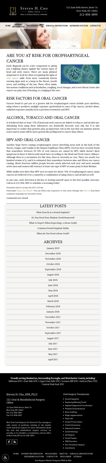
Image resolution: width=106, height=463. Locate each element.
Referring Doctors (79, 26)
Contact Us (95, 26)
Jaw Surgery (70, 435)
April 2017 (53, 359)
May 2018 (53, 290)
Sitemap (78, 456)
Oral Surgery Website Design (46, 460)
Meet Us (63, 453)
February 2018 (53, 306)
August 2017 (53, 338)
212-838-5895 (89, 14)
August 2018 (53, 274)
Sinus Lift (69, 418)
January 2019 (53, 248)
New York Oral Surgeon (16, 422)
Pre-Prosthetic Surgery (75, 444)
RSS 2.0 (87, 190)
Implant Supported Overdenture (78, 405)
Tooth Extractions (72, 425)
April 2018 (53, 295)
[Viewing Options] (5, 457)
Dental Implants (72, 399)
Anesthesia (70, 448)
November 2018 (53, 258)
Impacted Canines (72, 428)
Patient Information (32, 453)
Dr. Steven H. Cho (34, 422)
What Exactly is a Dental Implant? (53, 212)
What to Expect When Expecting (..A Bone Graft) (53, 222)
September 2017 (53, 333)
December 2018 (53, 253)
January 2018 (53, 311)
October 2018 (53, 264)
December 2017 (53, 317)
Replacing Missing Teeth (75, 402)
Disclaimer (65, 456)
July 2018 (53, 280)
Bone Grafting (71, 412)
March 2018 (53, 301)
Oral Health (27, 190)
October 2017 (53, 327)
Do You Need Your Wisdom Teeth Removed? (53, 217)
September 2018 (53, 269)
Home (7, 26)
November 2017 (53, 322)
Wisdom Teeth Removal (75, 408)
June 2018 (53, 285)
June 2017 (53, 348)
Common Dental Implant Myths (53, 228)
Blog (19, 190)
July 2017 (53, 343)
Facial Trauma (71, 438)
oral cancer (12, 78)
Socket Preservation (73, 422)
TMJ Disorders (71, 441)
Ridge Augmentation (73, 415)
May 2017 (53, 354)
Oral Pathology (71, 431)
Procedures (32, 26)
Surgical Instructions (57, 26)
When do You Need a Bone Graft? (53, 233)
